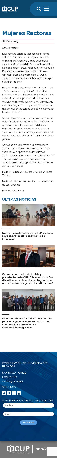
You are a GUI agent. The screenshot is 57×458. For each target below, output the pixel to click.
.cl (43, 449)
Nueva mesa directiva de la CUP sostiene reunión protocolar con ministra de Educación (27, 235)
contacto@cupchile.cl (12, 381)
